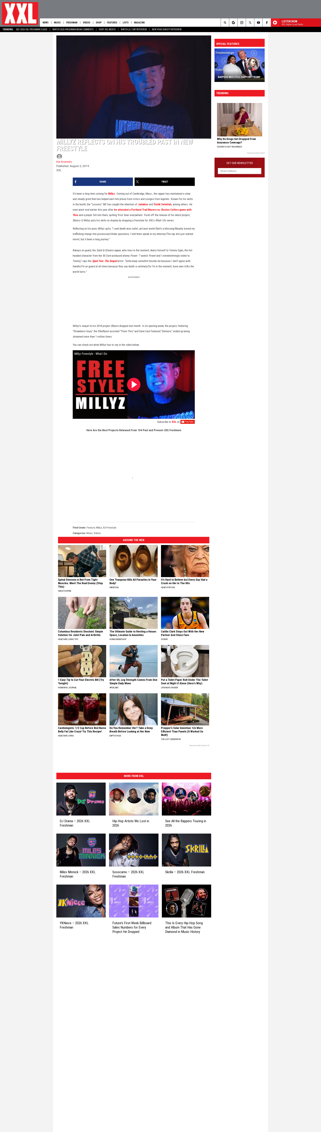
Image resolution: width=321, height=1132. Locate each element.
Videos (86, 22)
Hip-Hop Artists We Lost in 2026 (130, 823)
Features (112, 22)
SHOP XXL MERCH (107, 29)
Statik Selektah (163, 204)
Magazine (139, 22)
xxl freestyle (109, 527)
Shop (98, 22)
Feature (91, 527)
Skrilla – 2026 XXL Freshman (185, 872)
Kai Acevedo (64, 161)
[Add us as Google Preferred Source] (233, 22)
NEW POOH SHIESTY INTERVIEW (167, 29)
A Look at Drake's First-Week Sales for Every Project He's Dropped (239, 76)
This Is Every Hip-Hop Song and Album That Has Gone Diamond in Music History (184, 927)
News (45, 22)
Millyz (111, 193)
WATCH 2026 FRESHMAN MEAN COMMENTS (73, 29)
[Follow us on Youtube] (258, 22)
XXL (174, 421)
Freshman (71, 22)
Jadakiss (143, 204)
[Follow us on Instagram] (242, 22)
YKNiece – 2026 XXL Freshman (74, 925)
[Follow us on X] (250, 22)
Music (57, 22)
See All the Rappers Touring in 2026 (185, 823)
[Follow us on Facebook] (267, 22)
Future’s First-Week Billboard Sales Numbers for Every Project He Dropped (131, 927)
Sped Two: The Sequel (104, 261)
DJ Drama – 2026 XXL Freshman (75, 823)
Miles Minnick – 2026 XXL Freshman (78, 874)
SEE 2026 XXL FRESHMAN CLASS (31, 29)
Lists (126, 22)
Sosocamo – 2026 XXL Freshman (128, 874)
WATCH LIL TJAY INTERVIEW (134, 29)
